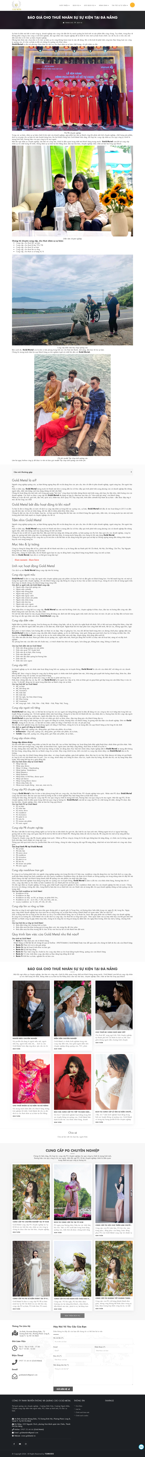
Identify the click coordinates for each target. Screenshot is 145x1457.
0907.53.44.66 (25, 1360)
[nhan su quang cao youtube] (20, 1444)
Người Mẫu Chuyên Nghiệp (25, 1038)
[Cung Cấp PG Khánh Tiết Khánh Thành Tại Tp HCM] (114, 1268)
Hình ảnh (103, 5)
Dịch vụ (76, 5)
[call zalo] (141, 1447)
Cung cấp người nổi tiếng (26, 707)
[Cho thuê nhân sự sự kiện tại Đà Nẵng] (31, 1079)
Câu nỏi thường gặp (23, 472)
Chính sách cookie (82, 1415)
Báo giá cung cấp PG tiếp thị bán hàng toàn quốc (72, 1112)
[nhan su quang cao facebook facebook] (14, 1444)
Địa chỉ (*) (57, 1356)
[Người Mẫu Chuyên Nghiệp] (31, 1008)
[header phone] (132, 5)
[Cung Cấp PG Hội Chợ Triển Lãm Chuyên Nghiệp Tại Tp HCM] (114, 1193)
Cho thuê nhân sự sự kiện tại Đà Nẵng (30, 1105)
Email (55, 1347)
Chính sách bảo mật (82, 1412)
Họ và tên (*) (58, 1338)
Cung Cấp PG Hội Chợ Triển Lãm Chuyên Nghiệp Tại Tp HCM (114, 1225)
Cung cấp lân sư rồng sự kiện (28, 906)
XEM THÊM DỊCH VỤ (72, 1315)
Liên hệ (78, 1409)
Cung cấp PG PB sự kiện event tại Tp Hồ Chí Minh (31, 1298)
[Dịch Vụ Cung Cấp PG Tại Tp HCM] (72, 1192)
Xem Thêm (16, 1049)
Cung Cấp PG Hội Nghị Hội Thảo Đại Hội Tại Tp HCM (72, 1298)
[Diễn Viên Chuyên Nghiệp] (72, 1008)
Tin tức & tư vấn (119, 5)
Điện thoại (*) (100, 1347)
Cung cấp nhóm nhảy (24, 737)
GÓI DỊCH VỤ (89, 5)
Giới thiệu (63, 5)
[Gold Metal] (16, 5)
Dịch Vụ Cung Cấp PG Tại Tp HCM (68, 1222)
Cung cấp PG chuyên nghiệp (28, 789)
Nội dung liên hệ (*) (61, 1365)
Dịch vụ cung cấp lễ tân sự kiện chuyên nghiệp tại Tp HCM (114, 1112)
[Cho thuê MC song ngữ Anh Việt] (114, 1005)
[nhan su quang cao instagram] (26, 1444)
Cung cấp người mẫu (23, 574)
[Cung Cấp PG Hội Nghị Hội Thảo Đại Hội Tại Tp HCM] (72, 1269)
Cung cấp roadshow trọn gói (28, 869)
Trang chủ (69, 22)
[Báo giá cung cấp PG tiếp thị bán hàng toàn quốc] (72, 1082)
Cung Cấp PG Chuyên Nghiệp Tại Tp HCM (31, 1222)
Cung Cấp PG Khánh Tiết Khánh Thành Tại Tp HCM (114, 1298)
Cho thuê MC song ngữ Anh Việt (110, 1032)
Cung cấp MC (20, 664)
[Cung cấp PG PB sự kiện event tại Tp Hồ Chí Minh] (31, 1268)
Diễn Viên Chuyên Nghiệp (65, 1038)
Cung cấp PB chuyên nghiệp (27, 827)
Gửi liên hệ (62, 1389)
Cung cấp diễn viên (23, 620)
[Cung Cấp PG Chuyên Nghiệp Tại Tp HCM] (31, 1192)
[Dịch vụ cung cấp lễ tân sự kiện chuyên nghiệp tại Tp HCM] (114, 1082)
